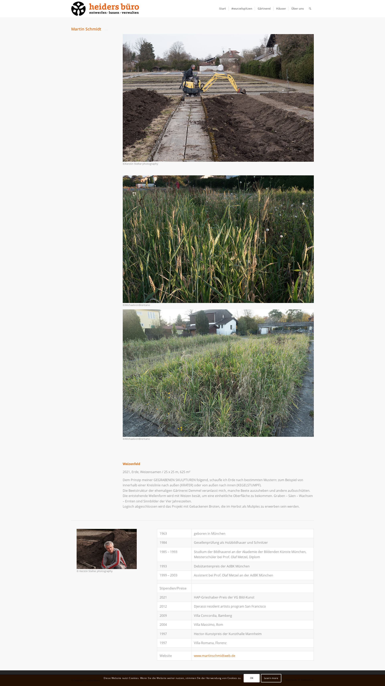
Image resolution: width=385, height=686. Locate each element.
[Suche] (310, 8)
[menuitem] (223, 8)
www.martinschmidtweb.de (214, 655)
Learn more (271, 678)
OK (251, 678)
